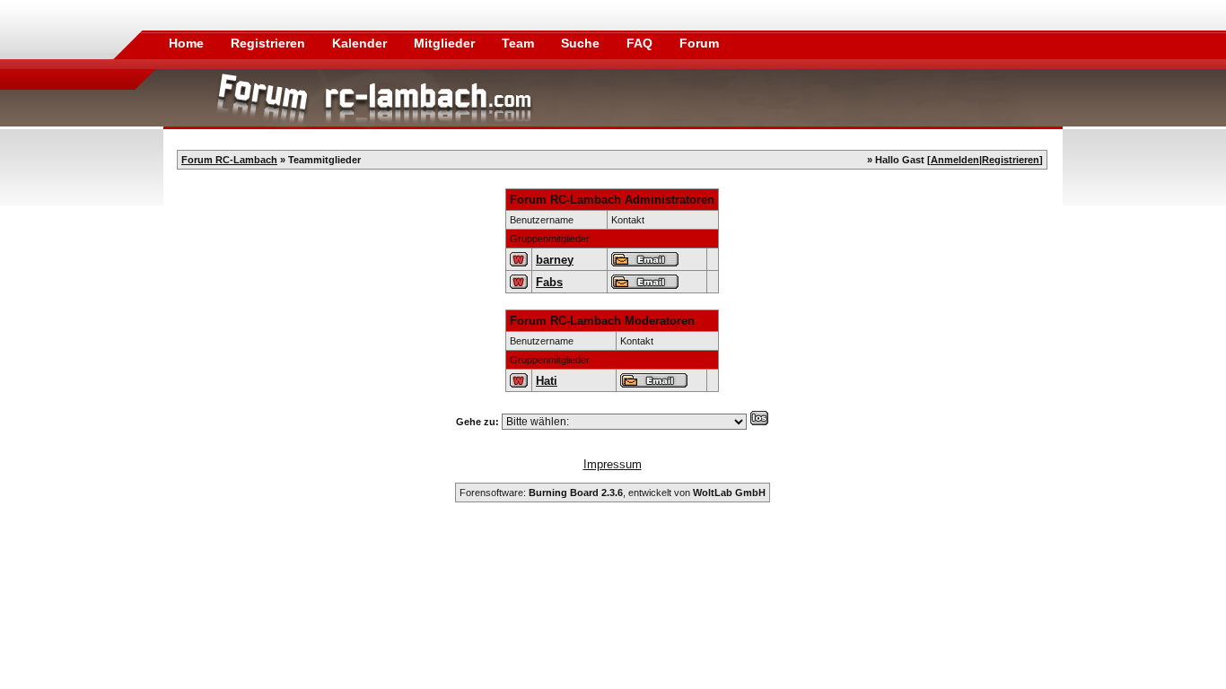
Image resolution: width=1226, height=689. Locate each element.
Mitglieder (446, 43)
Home (186, 43)
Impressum (612, 464)
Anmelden (955, 159)
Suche (582, 43)
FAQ (641, 43)
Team (520, 43)
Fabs (549, 282)
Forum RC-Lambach (229, 159)
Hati (546, 381)
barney (555, 259)
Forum (699, 43)
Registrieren (270, 43)
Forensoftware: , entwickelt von (613, 492)
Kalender (361, 43)
